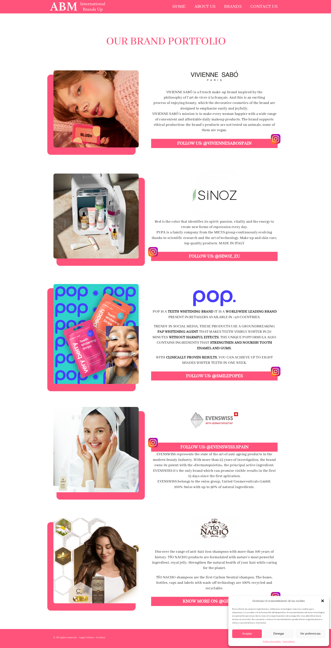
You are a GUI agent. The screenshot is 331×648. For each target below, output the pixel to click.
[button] (323, 601)
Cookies (100, 637)
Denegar (278, 633)
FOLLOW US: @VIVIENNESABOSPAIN (214, 143)
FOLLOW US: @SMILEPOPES (214, 376)
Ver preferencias (310, 633)
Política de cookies (272, 641)
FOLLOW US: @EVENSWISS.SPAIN (214, 447)
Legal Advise (289, 641)
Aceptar (247, 633)
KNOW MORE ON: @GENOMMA (214, 601)
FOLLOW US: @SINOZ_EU (214, 256)
